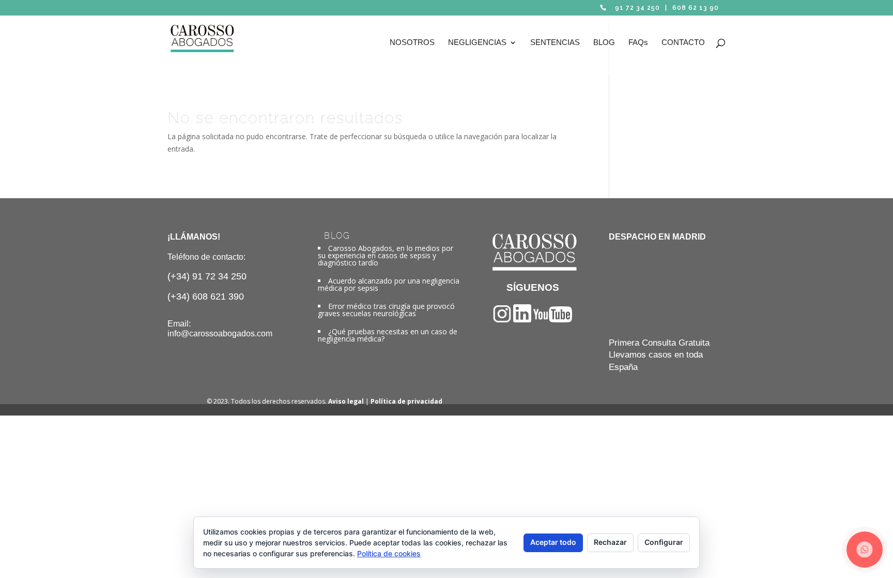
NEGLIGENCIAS (477, 43)
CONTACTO (683, 43)
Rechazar (610, 542)
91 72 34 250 (637, 8)
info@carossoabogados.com (219, 333)
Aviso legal (346, 401)
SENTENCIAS (555, 43)
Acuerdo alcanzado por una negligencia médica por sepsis (388, 284)
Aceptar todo (553, 542)
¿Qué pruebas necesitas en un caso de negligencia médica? (387, 335)
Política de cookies (389, 553)
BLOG (604, 43)
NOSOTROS (412, 43)
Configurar (663, 542)
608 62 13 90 (695, 8)
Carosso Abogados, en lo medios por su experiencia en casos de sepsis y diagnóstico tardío (385, 255)
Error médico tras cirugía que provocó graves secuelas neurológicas (386, 309)
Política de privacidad (406, 401)
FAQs (638, 43)
